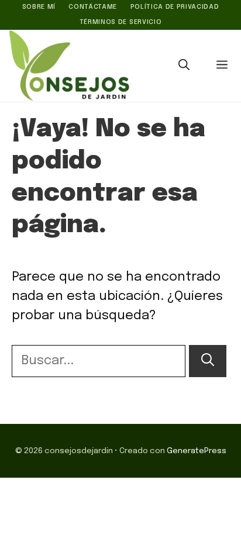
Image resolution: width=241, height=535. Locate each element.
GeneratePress (196, 451)
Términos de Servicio (120, 22)
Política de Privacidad (174, 7)
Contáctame (92, 7)
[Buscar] (207, 361)
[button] (184, 66)
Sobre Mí (39, 7)
